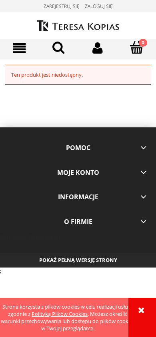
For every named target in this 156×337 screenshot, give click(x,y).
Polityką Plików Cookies (60, 313)
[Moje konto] (97, 48)
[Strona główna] (78, 24)
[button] (19, 48)
